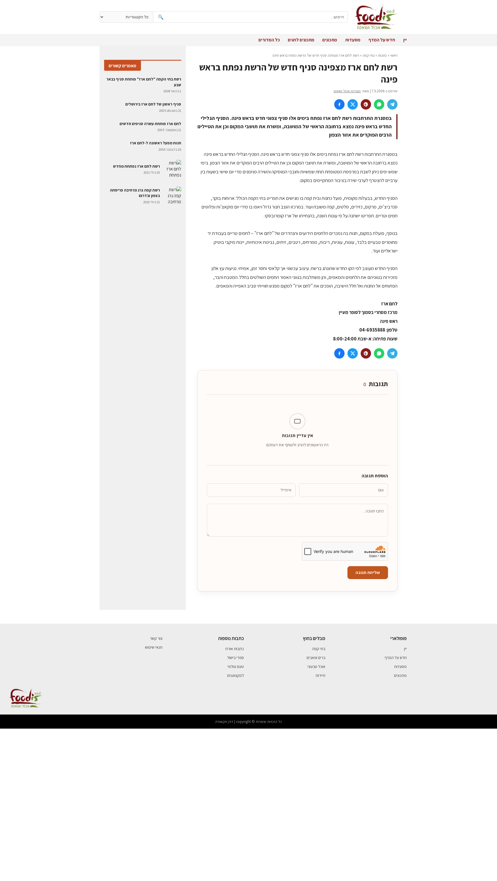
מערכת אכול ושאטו (347, 91)
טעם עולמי (236, 666)
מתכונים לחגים (301, 40)
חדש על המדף (381, 40)
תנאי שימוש (154, 647)
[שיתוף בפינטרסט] (366, 104)
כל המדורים (269, 40)
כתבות (382, 55)
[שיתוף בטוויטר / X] (352, 104)
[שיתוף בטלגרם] (392, 104)
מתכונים (329, 40)
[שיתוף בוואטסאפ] (379, 104)
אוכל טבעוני (316, 666)
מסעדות (352, 40)
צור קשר (156, 638)
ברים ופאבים (316, 657)
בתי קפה (368, 55)
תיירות (320, 675)
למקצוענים (235, 675)
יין (405, 40)
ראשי (393, 55)
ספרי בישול (235, 657)
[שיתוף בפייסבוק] (339, 104)
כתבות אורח (234, 648)
